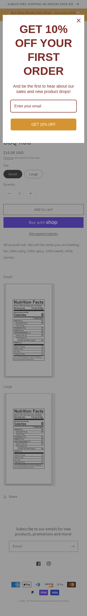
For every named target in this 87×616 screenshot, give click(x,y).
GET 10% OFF (43, 124)
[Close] (78, 20)
